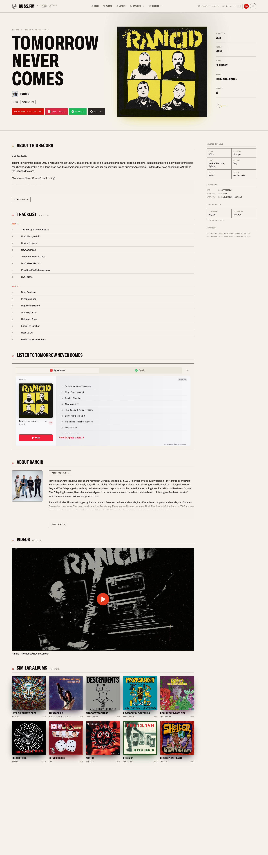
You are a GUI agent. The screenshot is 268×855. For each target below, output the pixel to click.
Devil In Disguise (29, 243)
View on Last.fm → (216, 220)
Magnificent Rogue (30, 305)
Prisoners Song (28, 299)
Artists (122, 6)
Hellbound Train (29, 319)
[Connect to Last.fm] (246, 6)
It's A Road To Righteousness (35, 270)
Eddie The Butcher (30, 326)
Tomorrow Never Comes (33, 256)
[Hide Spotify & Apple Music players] (187, 370)
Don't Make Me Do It (31, 263)
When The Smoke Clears (33, 339)
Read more (21, 199)
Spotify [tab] (142, 370)
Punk (15, 102)
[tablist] (99, 370)
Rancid (24, 94)
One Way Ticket (29, 312)
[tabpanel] (103, 411)
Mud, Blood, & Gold (30, 236)
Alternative (28, 102)
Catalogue (137, 6)
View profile (60, 473)
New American (28, 250)
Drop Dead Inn (28, 292)
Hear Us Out (27, 332)
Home (96, 6)
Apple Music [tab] (59, 370)
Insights (155, 6)
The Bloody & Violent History (35, 229)
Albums (109, 6)
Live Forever (27, 277)
